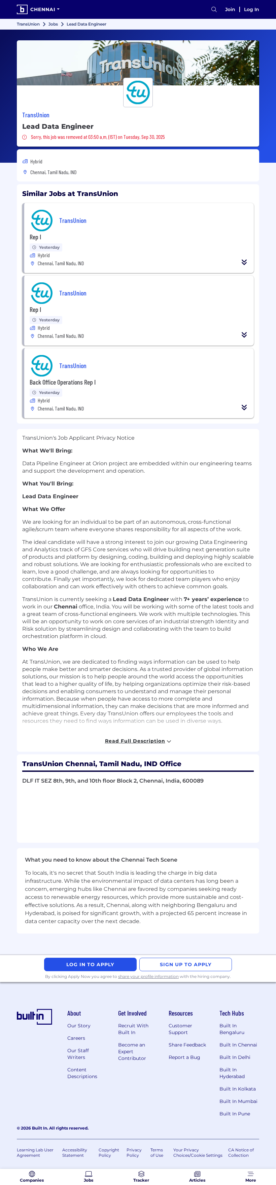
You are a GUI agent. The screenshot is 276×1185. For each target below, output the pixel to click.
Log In (251, 9)
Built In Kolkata (237, 1089)
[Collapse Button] (244, 262)
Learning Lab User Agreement (35, 1152)
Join (230, 9)
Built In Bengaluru (231, 1029)
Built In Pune (234, 1114)
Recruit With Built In (133, 1029)
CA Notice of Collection (241, 1152)
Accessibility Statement (74, 1152)
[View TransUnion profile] (138, 62)
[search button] (214, 9)
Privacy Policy (134, 1152)
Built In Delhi (234, 1057)
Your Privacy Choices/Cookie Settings (197, 1152)
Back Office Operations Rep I (63, 382)
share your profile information (148, 976)
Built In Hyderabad (232, 1073)
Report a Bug (184, 1057)
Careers (76, 1038)
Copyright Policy (109, 1152)
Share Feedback (187, 1045)
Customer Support (180, 1029)
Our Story (79, 1026)
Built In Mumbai (238, 1101)
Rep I (35, 237)
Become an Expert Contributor (132, 1051)
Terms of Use (156, 1152)
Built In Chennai (238, 1045)
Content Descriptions (82, 1073)
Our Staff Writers (78, 1054)
